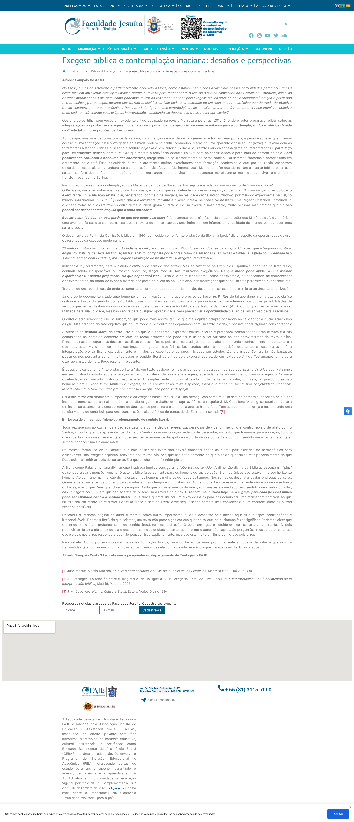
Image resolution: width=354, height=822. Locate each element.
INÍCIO (66, 49)
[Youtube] (267, 35)
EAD (145, 49)
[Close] (349, 806)
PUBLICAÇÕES (234, 49)
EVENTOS (187, 49)
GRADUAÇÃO (87, 49)
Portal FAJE (74, 71)
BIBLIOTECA (160, 5)
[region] (177, 812)
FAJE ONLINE (263, 49)
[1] (225, 120)
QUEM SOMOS (75, 5)
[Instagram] (259, 35)
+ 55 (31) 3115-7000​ (248, 690)
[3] (223, 411)
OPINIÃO (285, 49)
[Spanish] (348, 5)
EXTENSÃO (162, 49)
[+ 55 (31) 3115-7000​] (221, 688)
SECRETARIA (133, 5)
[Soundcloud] (284, 35)
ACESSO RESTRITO (271, 5)
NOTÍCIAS (211, 49)
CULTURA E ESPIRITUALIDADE (201, 5)
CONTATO (240, 5)
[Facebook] (251, 35)
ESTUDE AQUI (105, 5)
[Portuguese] (343, 5)
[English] (337, 5)
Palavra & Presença (103, 71)
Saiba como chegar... (162, 700)
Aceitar (338, 814)
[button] (286, 24)
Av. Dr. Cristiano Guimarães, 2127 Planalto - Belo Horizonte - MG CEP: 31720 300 (167, 690)
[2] (86, 384)
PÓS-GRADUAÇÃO (119, 49)
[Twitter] (276, 35)
